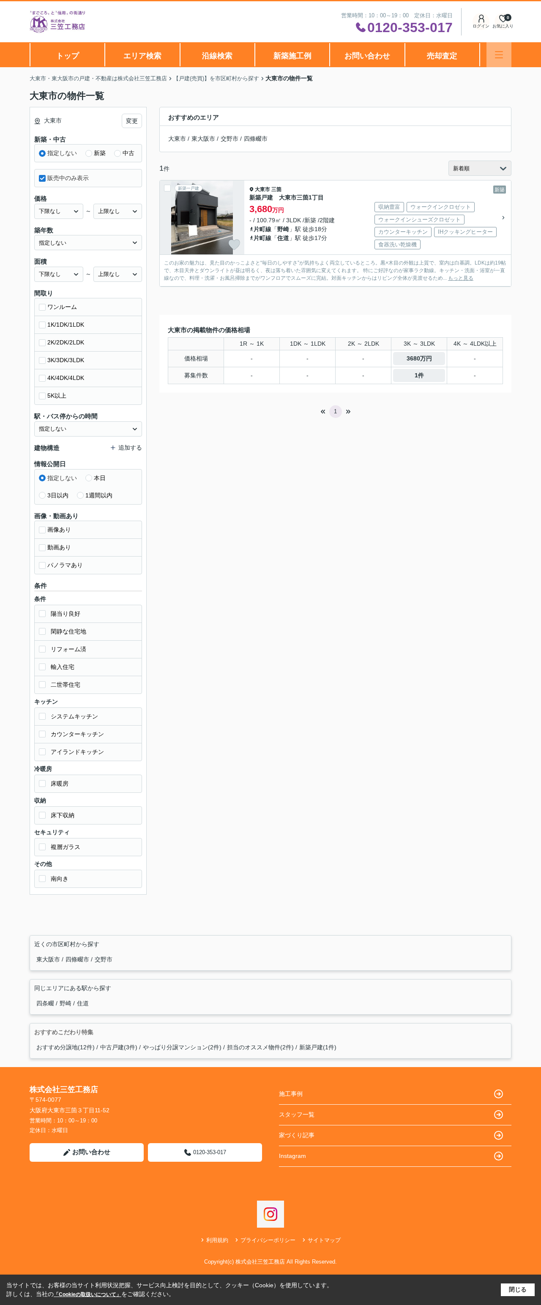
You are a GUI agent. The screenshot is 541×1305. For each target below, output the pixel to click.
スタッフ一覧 (296, 1114)
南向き (59, 878)
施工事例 (291, 1093)
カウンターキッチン (77, 734)
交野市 (229, 138)
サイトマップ (324, 1240)
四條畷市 (256, 138)
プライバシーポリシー (267, 1240)
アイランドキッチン (77, 751)
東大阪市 (203, 138)
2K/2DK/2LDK (65, 342)
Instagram (292, 1155)
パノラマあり (65, 565)
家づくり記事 (296, 1135)
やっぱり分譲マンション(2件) (182, 1047)
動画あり (59, 547)
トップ (67, 56)
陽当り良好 (65, 613)
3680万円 (419, 358)
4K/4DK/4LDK (65, 377)
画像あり (59, 529)
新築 (100, 153)
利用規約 (217, 1240)
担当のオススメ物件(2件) (260, 1047)
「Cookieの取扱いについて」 (87, 1294)
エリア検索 (142, 56)
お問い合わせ (367, 56)
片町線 (262, 229)
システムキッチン (74, 716)
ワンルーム (62, 306)
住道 (283, 238)
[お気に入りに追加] (234, 244)
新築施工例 (292, 56)
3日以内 (57, 495)
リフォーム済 (68, 649)
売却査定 (442, 56)
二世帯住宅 (65, 684)
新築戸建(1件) (317, 1047)
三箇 (276, 189)
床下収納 (62, 815)
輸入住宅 (62, 666)
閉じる (518, 1289)
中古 (128, 153)
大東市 (177, 138)
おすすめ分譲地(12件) (65, 1047)
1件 (419, 375)
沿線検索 (217, 56)
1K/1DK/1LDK (65, 324)
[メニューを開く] (499, 54)
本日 (100, 478)
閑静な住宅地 (68, 631)
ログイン (481, 26)
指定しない (62, 153)
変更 (132, 120)
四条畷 (46, 1003)
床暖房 (59, 783)
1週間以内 (98, 495)
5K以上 (56, 395)
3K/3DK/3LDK (65, 360)
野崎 (283, 229)
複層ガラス (65, 847)
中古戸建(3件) (118, 1047)
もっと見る (460, 278)
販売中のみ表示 (68, 178)
